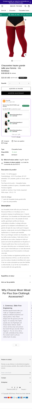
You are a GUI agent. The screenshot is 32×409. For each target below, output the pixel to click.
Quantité (3, 83)
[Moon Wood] (16, 6)
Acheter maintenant (16, 93)
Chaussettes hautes (17, 149)
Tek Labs (18, 137)
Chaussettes (12, 10)
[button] (5, 73)
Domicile (3, 10)
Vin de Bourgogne (11, 174)
